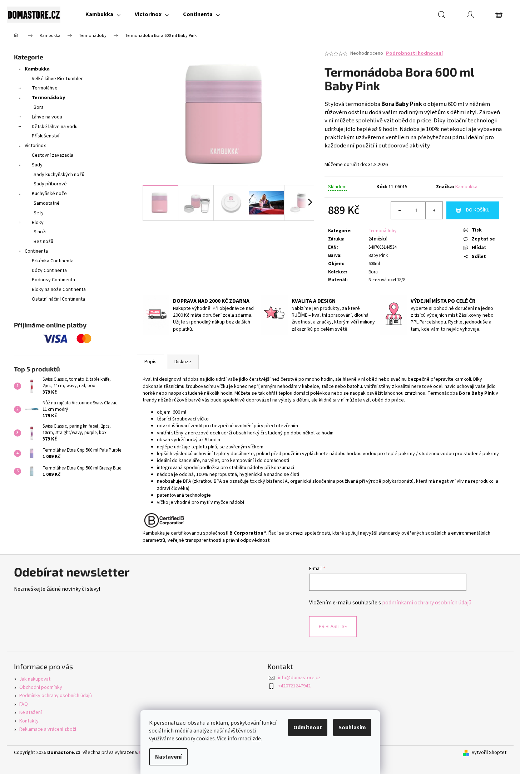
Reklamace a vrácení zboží (47, 729)
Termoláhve (45, 88)
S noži (40, 231)
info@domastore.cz (299, 677)
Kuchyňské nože (49, 193)
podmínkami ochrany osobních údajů (426, 603)
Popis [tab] (150, 361)
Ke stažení (30, 712)
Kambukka (37, 69)
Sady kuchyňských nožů (59, 174)
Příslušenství (45, 136)
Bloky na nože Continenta (59, 289)
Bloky (38, 222)
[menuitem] (103, 14)
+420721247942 (294, 686)
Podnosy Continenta (53, 279)
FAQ (23, 704)
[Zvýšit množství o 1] (433, 210)
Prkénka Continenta (53, 260)
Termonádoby (48, 97)
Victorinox (35, 145)
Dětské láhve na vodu (55, 126)
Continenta (36, 251)
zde (256, 739)
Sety (39, 212)
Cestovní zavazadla (52, 155)
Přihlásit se (333, 626)
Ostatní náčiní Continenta (58, 299)
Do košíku (478, 210)
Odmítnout (307, 727)
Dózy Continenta (49, 270)
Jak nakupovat (34, 679)
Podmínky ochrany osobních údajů (55, 695)
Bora (39, 107)
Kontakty (29, 721)
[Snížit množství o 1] (399, 210)
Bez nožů (43, 241)
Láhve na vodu (47, 117)
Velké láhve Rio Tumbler (57, 78)
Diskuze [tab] (182, 361)
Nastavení (168, 757)
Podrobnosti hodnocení (414, 53)
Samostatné (47, 203)
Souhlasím (352, 727)
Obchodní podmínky (40, 687)
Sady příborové (50, 184)
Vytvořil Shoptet (489, 752)
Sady (37, 165)
